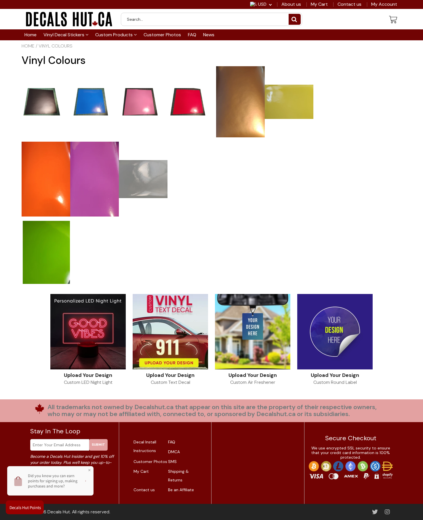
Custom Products (114, 35)
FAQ (192, 35)
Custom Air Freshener (252, 382)
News (208, 35)
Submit (98, 444)
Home (30, 35)
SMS (172, 461)
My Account (384, 4)
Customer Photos (162, 35)
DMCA (174, 451)
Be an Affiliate (181, 489)
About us (291, 4)
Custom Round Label (335, 382)
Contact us (349, 4)
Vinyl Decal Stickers (64, 35)
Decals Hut (58, 512)
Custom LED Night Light (88, 382)
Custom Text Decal (170, 382)
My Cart (319, 4)
